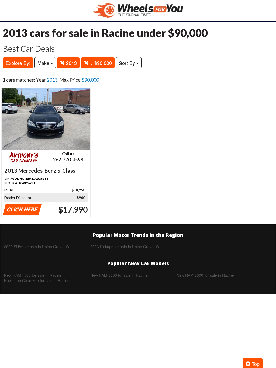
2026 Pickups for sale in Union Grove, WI (125, 246)
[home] (138, 10)
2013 (71, 62)
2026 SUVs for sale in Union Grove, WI (37, 246)
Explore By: (18, 62)
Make (44, 62)
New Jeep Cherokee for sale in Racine (37, 280)
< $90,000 (100, 62)
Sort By (127, 62)
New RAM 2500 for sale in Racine (205, 275)
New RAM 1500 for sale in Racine (32, 275)
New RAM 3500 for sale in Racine (119, 275)
